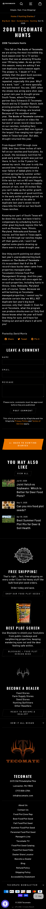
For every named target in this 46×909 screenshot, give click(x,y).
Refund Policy (23, 867)
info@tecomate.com (23, 795)
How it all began (22, 723)
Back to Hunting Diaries (25, 444)
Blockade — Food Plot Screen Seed (23, 652)
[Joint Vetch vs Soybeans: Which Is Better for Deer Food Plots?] (8, 483)
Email (6, 370)
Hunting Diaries (26, 16)
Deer (13, 21)
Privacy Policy (21, 421)
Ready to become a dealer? (23, 713)
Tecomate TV (23, 841)
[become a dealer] (23, 672)
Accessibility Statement (23, 876)
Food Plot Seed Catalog (23, 845)
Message (8, 382)
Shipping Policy (23, 872)
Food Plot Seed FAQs (23, 850)
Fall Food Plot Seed (22, 823)
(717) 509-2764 (23, 790)
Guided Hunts (23, 21)
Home (14, 16)
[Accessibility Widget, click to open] (5, 904)
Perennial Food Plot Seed (23, 832)
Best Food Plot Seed (23, 818)
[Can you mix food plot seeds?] (8, 505)
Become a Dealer (23, 859)
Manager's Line (23, 836)
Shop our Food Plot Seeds (23, 594)
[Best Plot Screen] (23, 612)
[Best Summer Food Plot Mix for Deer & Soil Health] (8, 519)
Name (5, 357)
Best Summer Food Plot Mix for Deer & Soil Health (29, 524)
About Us (23, 805)
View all (23, 473)
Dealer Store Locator (23, 854)
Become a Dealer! (21, 10)
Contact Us (23, 809)
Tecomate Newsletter (22, 885)
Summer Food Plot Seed (23, 827)
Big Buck (6, 21)
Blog (23, 863)
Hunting (33, 21)
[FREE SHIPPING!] (23, 555)
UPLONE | (24, 907)
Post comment (23, 410)
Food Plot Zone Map (23, 814)
